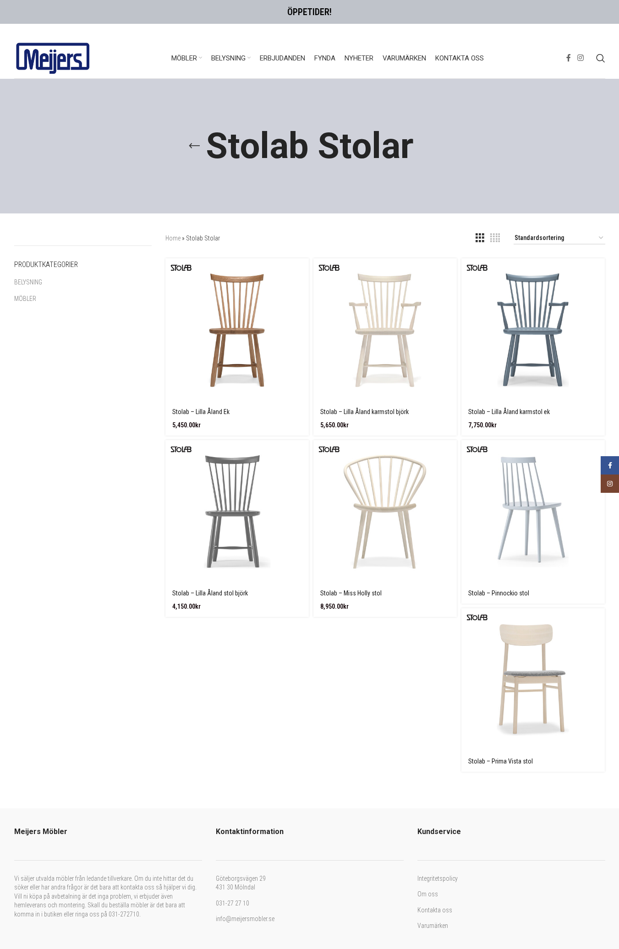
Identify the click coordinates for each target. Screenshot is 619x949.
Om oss (427, 894)
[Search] (601, 58)
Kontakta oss (434, 910)
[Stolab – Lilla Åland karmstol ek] (533, 330)
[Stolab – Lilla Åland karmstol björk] (385, 330)
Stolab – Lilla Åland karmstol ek (509, 411)
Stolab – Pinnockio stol (498, 593)
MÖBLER (25, 298)
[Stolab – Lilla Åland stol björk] (237, 512)
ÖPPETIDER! (309, 11)
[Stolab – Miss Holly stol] (385, 512)
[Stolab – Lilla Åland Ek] (237, 330)
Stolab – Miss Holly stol (351, 593)
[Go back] (194, 146)
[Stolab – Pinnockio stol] (533, 512)
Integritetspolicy (437, 878)
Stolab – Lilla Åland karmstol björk (364, 411)
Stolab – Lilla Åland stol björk (210, 593)
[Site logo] (53, 57)
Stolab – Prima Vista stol (500, 761)
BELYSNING (28, 282)
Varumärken (432, 925)
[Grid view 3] (480, 238)
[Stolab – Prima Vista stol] (533, 680)
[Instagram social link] (580, 58)
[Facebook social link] (568, 58)
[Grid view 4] (495, 238)
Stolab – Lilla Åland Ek (201, 411)
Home (173, 238)
